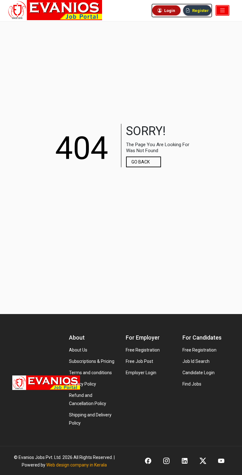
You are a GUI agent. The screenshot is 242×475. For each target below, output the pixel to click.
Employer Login (141, 372)
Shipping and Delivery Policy (90, 419)
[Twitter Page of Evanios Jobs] (203, 461)
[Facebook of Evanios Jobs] (148, 461)
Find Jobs (191, 383)
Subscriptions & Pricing (91, 361)
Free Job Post (139, 361)
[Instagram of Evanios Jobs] (166, 461)
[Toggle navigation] (222, 10)
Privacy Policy (82, 383)
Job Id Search (196, 361)
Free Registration (143, 349)
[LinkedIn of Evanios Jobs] (184, 461)
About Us (78, 349)
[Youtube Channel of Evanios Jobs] (221, 461)
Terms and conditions (90, 372)
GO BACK (140, 161)
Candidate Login (198, 372)
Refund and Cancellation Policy (87, 399)
